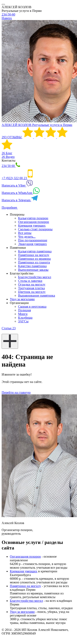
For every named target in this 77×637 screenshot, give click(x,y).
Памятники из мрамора (34, 258)
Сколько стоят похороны (35, 229)
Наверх (7, 18)
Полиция (24, 310)
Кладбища (25, 317)
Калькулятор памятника (35, 251)
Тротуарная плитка (31, 288)
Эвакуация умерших (32, 244)
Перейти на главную (16, 392)
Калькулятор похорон (33, 218)
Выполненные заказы (33, 269)
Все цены (24, 233)
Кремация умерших (32, 225)
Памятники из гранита (34, 262)
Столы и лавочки (30, 280)
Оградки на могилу (31, 284)
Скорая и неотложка (32, 306)
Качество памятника (32, 266)
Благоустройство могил (34, 277)
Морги (23, 314)
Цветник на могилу (32, 292)
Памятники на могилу (33, 255)
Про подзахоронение (32, 240)
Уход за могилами (22, 299)
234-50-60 (8, 14)
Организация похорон (33, 222)
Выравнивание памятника (36, 295)
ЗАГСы (23, 321)
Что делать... (27, 236)
